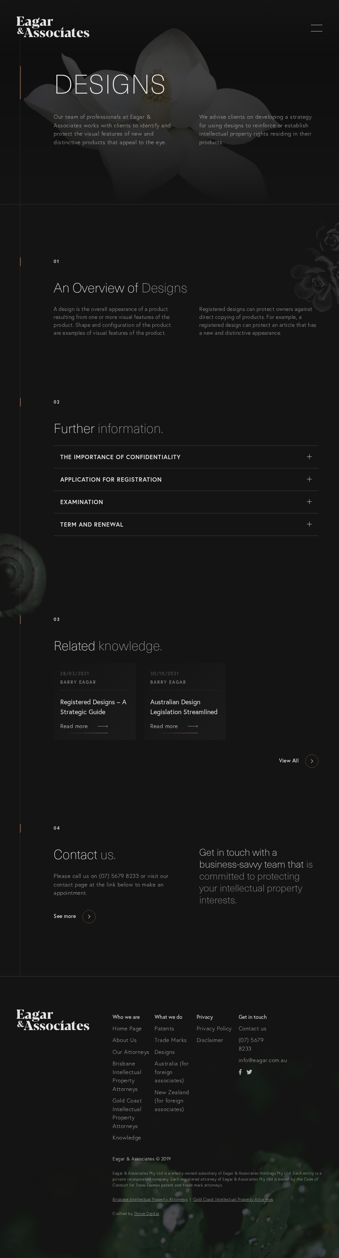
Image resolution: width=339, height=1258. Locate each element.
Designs (165, 1052)
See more (65, 915)
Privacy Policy (214, 1028)
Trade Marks (171, 1040)
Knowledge (127, 1137)
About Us (125, 1040)
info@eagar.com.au (263, 1060)
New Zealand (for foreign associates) (172, 1100)
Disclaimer (210, 1040)
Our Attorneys (131, 1052)
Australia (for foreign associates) (172, 1072)
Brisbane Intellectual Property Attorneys (150, 1199)
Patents (164, 1028)
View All (289, 760)
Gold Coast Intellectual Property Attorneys (233, 1199)
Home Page (127, 1028)
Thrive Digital (146, 1213)
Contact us (253, 1028)
